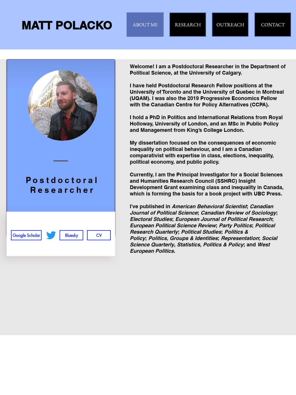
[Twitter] (51, 235)
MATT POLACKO (67, 25)
